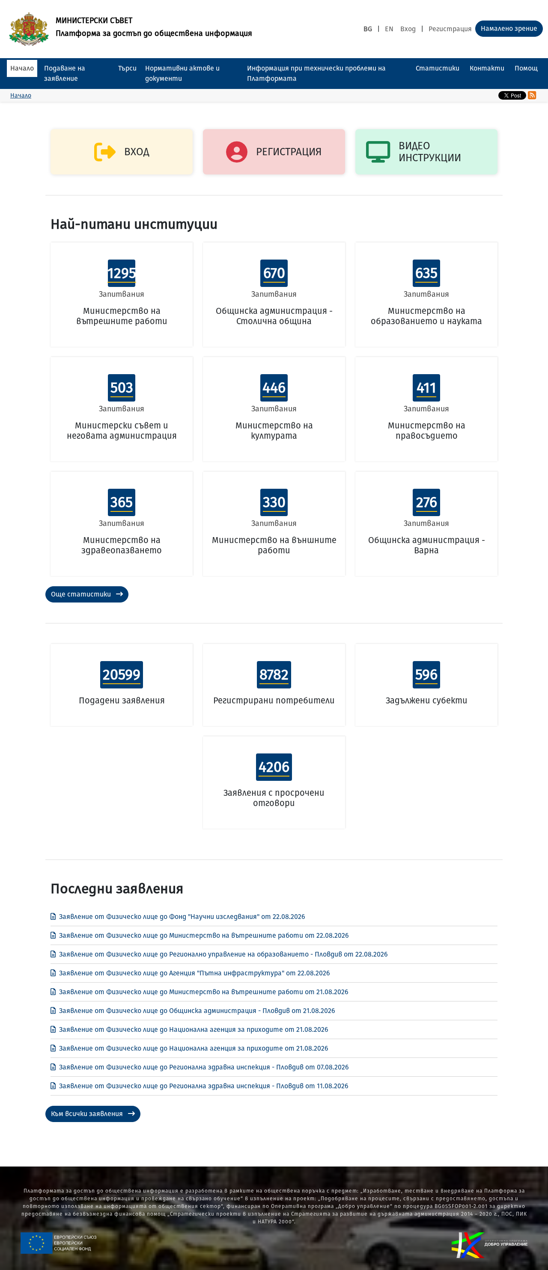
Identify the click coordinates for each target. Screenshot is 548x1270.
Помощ (526, 68)
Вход (408, 29)
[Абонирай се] (532, 95)
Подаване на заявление (64, 73)
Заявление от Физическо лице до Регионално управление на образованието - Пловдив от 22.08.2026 (223, 954)
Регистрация (450, 29)
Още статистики (82, 594)
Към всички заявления (88, 1114)
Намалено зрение (509, 28)
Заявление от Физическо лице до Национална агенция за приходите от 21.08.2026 (193, 1029)
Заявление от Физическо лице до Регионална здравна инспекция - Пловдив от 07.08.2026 (204, 1067)
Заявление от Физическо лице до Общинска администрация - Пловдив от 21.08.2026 (197, 1011)
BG (367, 29)
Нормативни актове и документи (182, 73)
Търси (127, 68)
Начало (22, 68)
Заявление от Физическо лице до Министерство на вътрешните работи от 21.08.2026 (203, 992)
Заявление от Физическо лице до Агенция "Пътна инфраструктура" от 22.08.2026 (194, 973)
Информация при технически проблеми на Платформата (316, 73)
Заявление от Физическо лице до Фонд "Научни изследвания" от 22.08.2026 (182, 917)
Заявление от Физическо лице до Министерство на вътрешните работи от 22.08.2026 (204, 935)
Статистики (437, 68)
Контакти (487, 68)
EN (389, 29)
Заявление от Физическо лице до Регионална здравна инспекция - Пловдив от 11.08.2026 (203, 1086)
